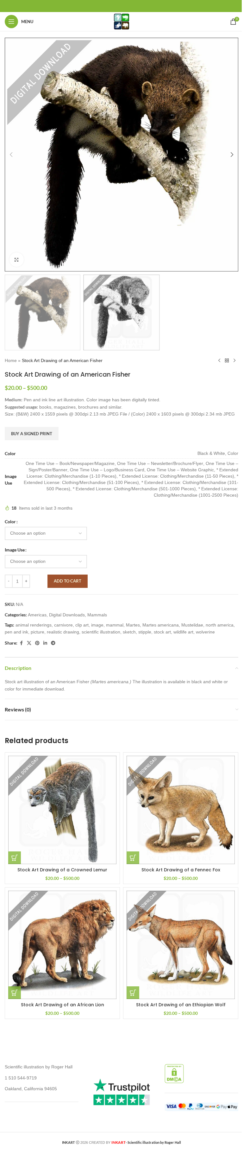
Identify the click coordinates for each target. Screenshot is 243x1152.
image (97, 624)
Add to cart (67, 580)
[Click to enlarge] (16, 259)
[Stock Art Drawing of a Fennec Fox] (181, 810)
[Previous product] (219, 360)
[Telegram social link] (53, 643)
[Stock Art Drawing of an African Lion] (62, 945)
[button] (11, 154)
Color (10, 521)
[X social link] (29, 643)
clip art (82, 624)
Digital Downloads (67, 614)
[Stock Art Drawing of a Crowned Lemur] (62, 810)
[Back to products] (227, 360)
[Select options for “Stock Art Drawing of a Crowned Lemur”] (14, 857)
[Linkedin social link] (45, 643)
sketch (129, 631)
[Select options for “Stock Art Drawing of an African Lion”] (14, 992)
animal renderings (34, 624)
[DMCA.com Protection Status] (174, 1073)
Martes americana (160, 624)
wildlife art (183, 631)
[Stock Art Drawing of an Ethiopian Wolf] (181, 945)
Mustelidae (192, 624)
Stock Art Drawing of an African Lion (62, 1005)
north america (220, 624)
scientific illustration (101, 631)
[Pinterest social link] (37, 643)
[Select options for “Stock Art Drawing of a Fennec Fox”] (133, 857)
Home (11, 360)
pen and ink (16, 631)
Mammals (97, 614)
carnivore (63, 624)
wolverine (205, 631)
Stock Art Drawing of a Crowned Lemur (62, 870)
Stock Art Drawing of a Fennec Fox (180, 870)
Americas (37, 614)
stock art (162, 631)
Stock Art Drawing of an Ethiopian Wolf (181, 1005)
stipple (144, 631)
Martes (133, 624)
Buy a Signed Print (31, 433)
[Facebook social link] (21, 643)
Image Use (15, 549)
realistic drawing (63, 631)
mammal (114, 624)
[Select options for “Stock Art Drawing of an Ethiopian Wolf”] (133, 992)
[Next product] (234, 360)
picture (37, 631)
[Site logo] (121, 21)
